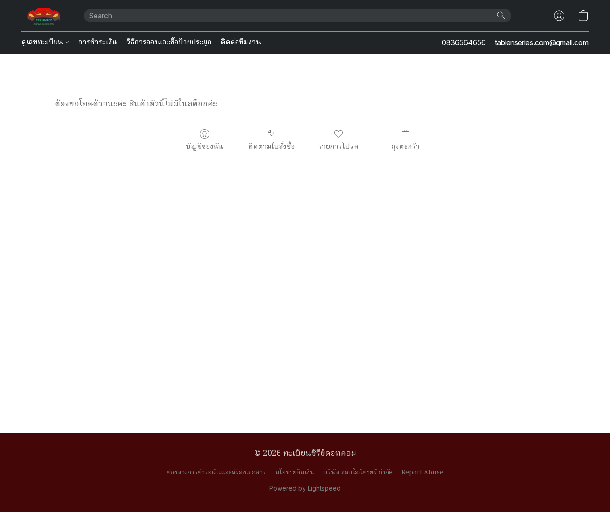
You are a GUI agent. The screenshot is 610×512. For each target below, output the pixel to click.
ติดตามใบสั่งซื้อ (271, 146)
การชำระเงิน (97, 42)
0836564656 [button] (464, 42)
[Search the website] (501, 15)
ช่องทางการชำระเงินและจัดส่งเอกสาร (216, 472)
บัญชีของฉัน (205, 146)
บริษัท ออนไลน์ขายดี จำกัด (358, 472)
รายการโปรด (338, 146)
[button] (43, 15)
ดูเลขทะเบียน (43, 42)
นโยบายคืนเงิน (294, 472)
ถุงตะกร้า (405, 146)
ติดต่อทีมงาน (241, 42)
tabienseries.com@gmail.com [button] (542, 42)
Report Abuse (422, 472)
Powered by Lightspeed (305, 488)
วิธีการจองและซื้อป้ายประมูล (169, 42)
